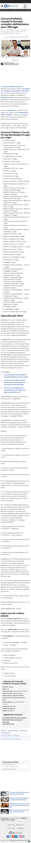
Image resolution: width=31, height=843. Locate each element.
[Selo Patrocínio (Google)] (25, 6)
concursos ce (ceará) (13, 730)
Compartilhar (15, 60)
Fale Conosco (20, 825)
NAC (2, 10)
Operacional (21, 697)
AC (5, 10)
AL (7, 10)
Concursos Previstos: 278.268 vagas (11, 739)
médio (3, 115)
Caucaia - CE (11, 710)
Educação (14, 697)
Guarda (20, 693)
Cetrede (13, 706)
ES (23, 10)
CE (18, 10)
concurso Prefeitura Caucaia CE (12, 87)
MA (29, 10)
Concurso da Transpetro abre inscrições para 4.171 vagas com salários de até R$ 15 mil (15, 390)
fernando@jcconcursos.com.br (11, 63)
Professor (9, 693)
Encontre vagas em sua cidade (8, 764)
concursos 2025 (23, 730)
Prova (8, 724)
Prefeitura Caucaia (7, 687)
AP (10, 10)
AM (13, 10)
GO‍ (26, 10)
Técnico (15, 693)
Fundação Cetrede (7, 97)
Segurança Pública (18, 695)
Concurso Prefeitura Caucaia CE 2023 (14, 37)
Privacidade (20, 828)
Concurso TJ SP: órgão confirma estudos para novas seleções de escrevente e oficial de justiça (14, 382)
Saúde (4, 700)
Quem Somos (11, 825)
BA (15, 10)
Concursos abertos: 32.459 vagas (10, 735)
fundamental (23, 112)
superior (9, 115)
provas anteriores (5, 733)
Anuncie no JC (11, 828)
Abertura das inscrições (14, 718)
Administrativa (6, 697)
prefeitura (11, 110)
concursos (3, 730)
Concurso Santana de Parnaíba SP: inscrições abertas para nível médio (16, 376)
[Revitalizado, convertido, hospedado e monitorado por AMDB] (29, 840)
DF (21, 10)
